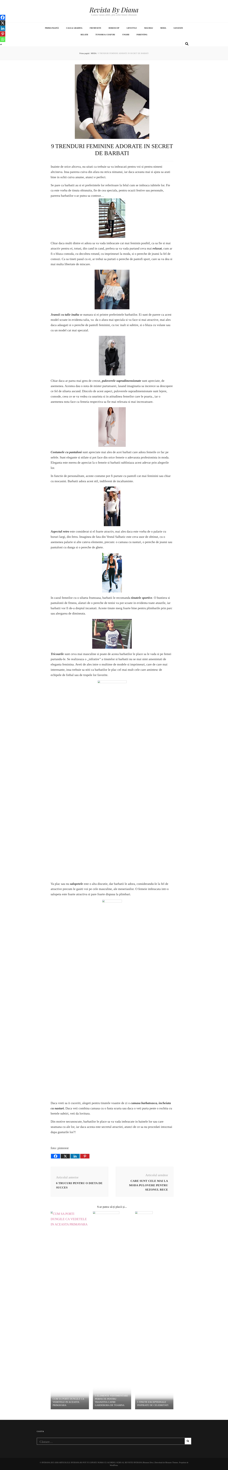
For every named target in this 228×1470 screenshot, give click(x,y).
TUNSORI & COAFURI (105, 35)
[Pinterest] (84, 1156)
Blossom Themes (171, 1463)
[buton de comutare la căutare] (186, 44)
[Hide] (1, 44)
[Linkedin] (75, 1156)
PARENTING (142, 35)
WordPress (114, 1465)
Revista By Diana (114, 9)
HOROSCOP (114, 28)
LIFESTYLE (132, 28)
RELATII (84, 35)
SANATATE (178, 28)
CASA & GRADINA (74, 28)
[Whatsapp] (2, 39)
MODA (163, 28)
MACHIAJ (148, 28)
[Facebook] (55, 1156)
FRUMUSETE (95, 28)
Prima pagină (52, 28)
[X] (65, 1156)
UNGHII (125, 35)
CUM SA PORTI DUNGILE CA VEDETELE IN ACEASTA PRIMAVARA (68, 1402)
